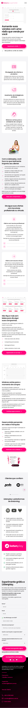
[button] (25, 3)
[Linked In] (13, 660)
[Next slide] (24, 490)
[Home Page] (9, 3)
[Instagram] (10, 660)
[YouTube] (17, 660)
